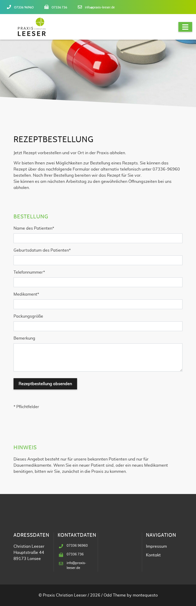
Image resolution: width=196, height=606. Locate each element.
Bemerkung (24, 338)
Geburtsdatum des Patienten (42, 250)
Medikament (26, 294)
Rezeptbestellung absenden (45, 384)
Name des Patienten (34, 228)
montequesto (145, 595)
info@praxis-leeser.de (100, 7)
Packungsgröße (28, 316)
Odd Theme (115, 595)
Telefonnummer (29, 272)
